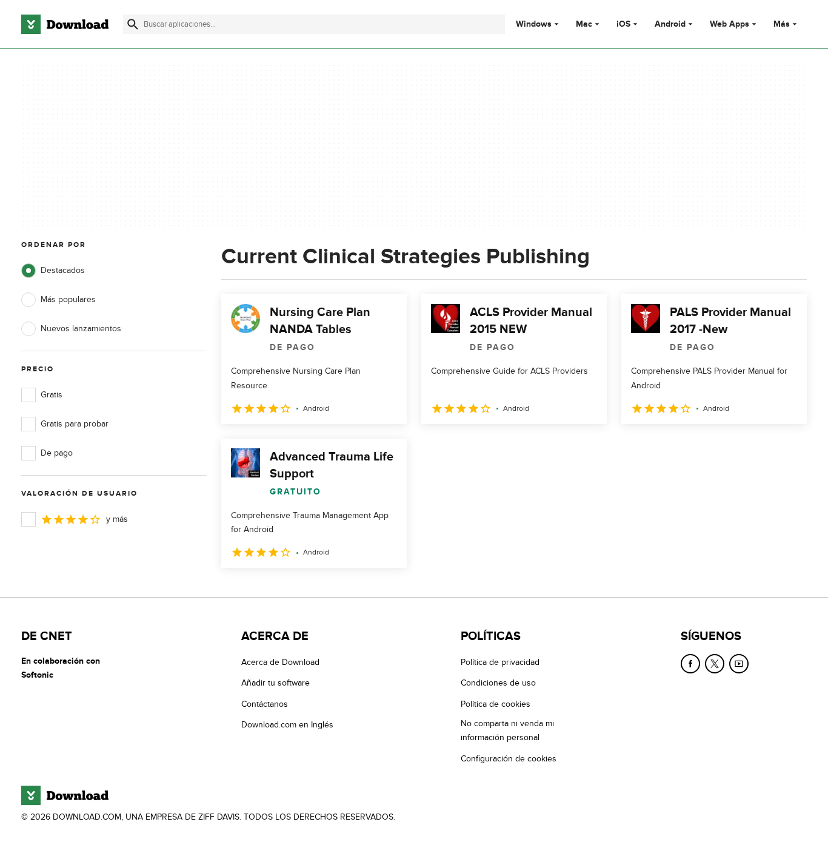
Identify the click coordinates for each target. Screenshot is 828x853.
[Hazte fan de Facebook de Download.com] (690, 663)
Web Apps (729, 24)
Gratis (51, 394)
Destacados (63, 270)
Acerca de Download (280, 662)
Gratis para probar (75, 424)
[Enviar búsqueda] (132, 24)
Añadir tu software (275, 683)
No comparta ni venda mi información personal (507, 730)
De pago (57, 453)
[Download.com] (65, 24)
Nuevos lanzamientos (81, 328)
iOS (623, 24)
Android (670, 24)
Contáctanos (264, 704)
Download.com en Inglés (287, 725)
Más (781, 24)
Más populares (68, 299)
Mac (584, 24)
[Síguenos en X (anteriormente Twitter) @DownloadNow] (714, 663)
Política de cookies (495, 704)
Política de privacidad (500, 662)
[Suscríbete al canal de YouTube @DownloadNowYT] (739, 663)
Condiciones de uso (498, 683)
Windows (534, 24)
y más (117, 519)
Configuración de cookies (508, 759)
